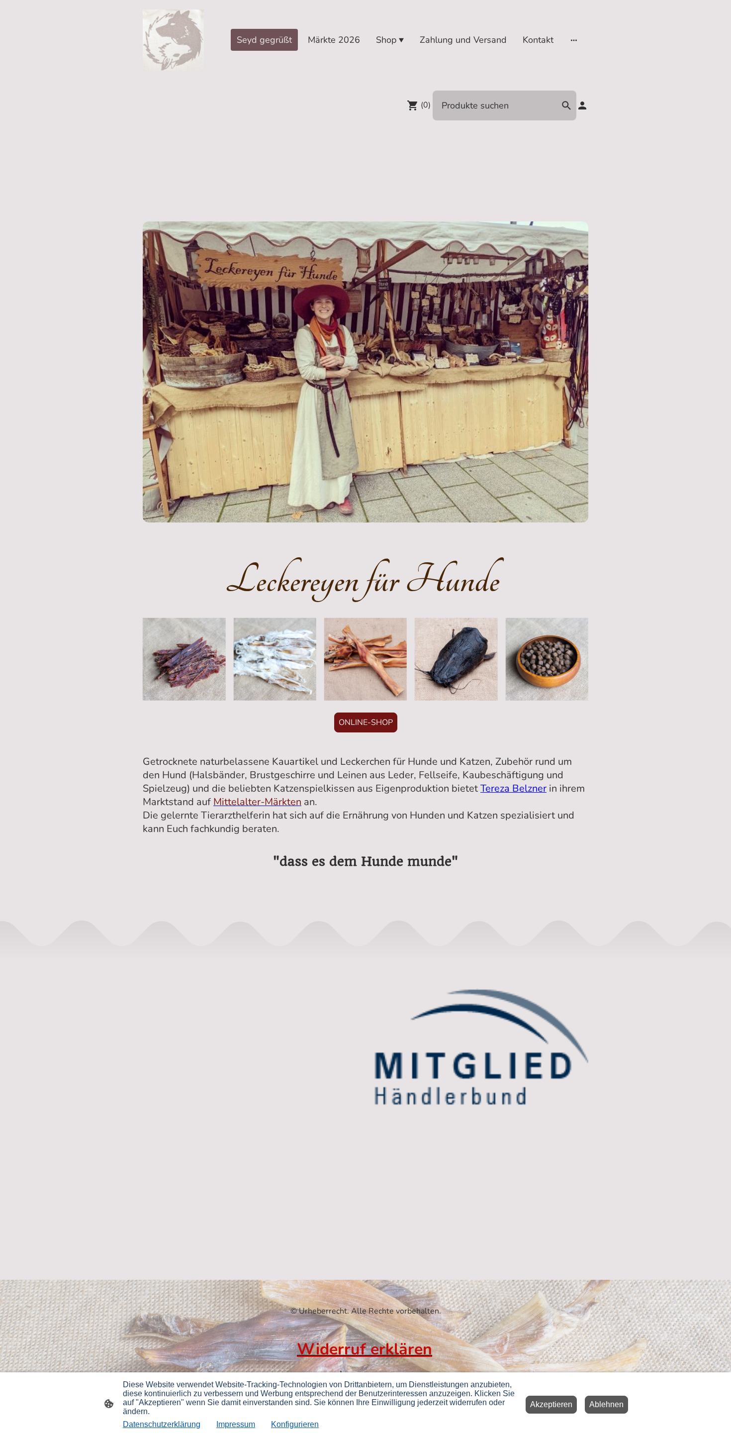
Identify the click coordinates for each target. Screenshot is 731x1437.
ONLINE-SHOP (366, 722)
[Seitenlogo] (173, 40)
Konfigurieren (295, 1424)
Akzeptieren (551, 1404)
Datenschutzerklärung (161, 1424)
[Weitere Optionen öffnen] (573, 40)
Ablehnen (606, 1404)
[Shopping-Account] (582, 105)
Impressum (235, 1424)
